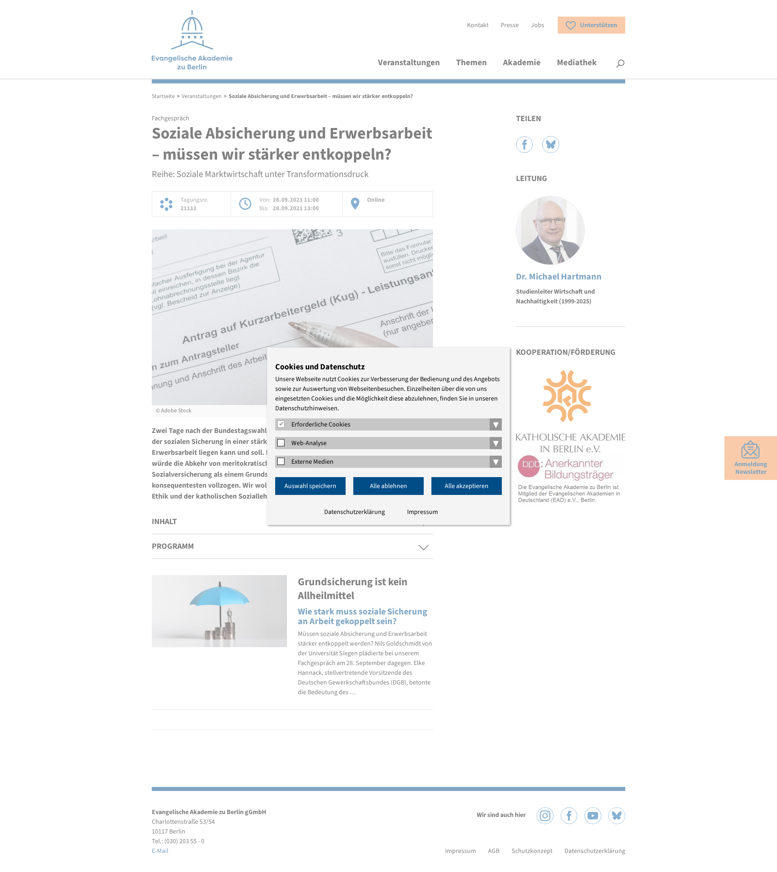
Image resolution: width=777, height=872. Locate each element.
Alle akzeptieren (466, 486)
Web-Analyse (309, 443)
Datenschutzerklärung (354, 511)
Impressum (422, 511)
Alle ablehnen (388, 486)
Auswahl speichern (310, 486)
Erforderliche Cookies (320, 424)
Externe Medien (312, 461)
